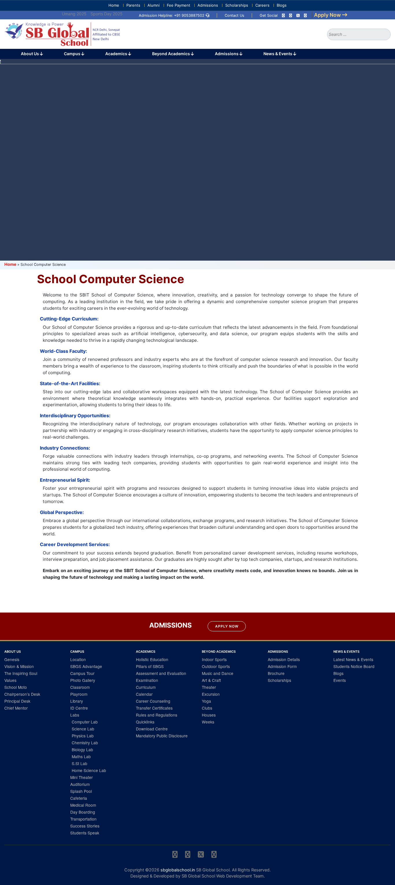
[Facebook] (290, 15)
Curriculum (146, 687)
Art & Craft (211, 680)
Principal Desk (17, 701)
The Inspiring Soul (20, 673)
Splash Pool (81, 791)
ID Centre (79, 708)
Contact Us (234, 15)
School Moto (15, 687)
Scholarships (236, 5)
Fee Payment (178, 5)
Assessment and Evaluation (161, 673)
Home (113, 5)
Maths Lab (81, 756)
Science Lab (83, 729)
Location (78, 659)
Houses (209, 715)
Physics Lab (83, 736)
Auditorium (80, 784)
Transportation (83, 819)
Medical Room (83, 805)
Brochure (276, 673)
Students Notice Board (353, 666)
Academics (116, 53)
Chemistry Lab (85, 742)
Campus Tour (82, 673)
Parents (133, 5)
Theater (209, 687)
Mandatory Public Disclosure (162, 736)
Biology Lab (82, 749)
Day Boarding (82, 812)
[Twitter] (298, 15)
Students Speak (84, 833)
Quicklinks (145, 722)
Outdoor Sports (216, 666)
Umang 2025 (74, 13)
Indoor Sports (214, 659)
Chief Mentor (16, 708)
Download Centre (152, 729)
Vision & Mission (19, 666)
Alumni (153, 5)
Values (10, 680)
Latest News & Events (353, 659)
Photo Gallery (82, 680)
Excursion (211, 694)
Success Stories (84, 826)
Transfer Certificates (154, 708)
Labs (74, 715)
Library (76, 701)
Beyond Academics (171, 53)
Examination (147, 680)
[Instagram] (283, 15)
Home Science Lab (89, 770)
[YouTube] (305, 15)
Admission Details (284, 659)
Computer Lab (85, 722)
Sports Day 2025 (107, 13)
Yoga (206, 701)
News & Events (278, 53)
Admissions (208, 5)
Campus (72, 53)
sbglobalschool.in (177, 869)
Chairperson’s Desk (22, 694)
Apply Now (227, 626)
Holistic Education (152, 659)
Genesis (11, 659)
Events (339, 680)
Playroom (78, 694)
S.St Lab (79, 763)
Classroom (80, 687)
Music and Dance (217, 673)
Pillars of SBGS (150, 666)
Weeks (208, 722)
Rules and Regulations (156, 715)
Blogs (282, 5)
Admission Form (282, 666)
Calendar (144, 694)
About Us (30, 53)
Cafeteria (78, 798)
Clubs (207, 708)
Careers (262, 5)
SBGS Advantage (86, 666)
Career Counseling (153, 701)
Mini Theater (81, 777)
